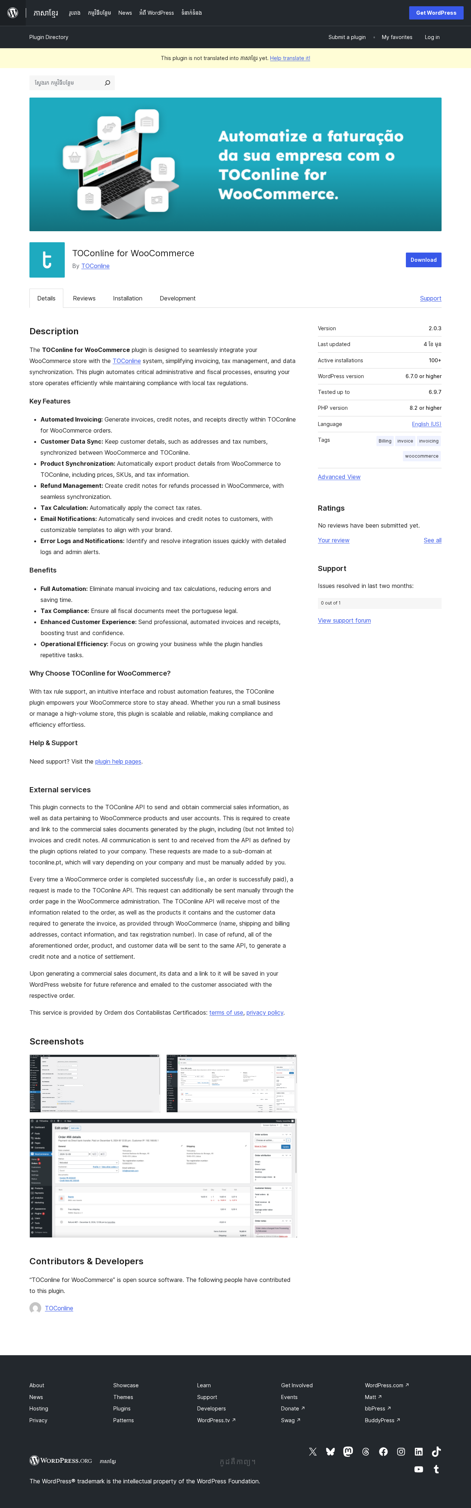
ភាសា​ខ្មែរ (108, 1461)
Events (289, 1397)
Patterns (123, 1420)
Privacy (38, 1420)
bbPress (378, 1408)
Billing (385, 441)
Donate (293, 1408)
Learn (204, 1385)
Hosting (38, 1408)
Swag (291, 1420)
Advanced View (339, 476)
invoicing (429, 441)
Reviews (84, 298)
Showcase (126, 1385)
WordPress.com (387, 1385)
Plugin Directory (48, 37)
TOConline (95, 265)
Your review (334, 540)
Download (424, 260)
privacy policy (265, 1012)
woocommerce (422, 456)
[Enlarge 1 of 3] (150, 1064)
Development (178, 298)
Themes (123, 1397)
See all (433, 540)
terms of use (226, 1012)
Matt (373, 1397)
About (36, 1385)
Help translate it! (290, 58)
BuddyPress (383, 1420)
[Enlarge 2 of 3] (287, 1064)
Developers (211, 1408)
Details (46, 298)
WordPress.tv (216, 1420)
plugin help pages (118, 761)
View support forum (344, 620)
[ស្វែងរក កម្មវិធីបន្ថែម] (107, 82)
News (36, 1397)
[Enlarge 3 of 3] (287, 1128)
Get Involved (297, 1385)
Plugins (122, 1408)
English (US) (427, 424)
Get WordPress (436, 13)
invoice (405, 441)
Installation (127, 298)
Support (431, 298)
